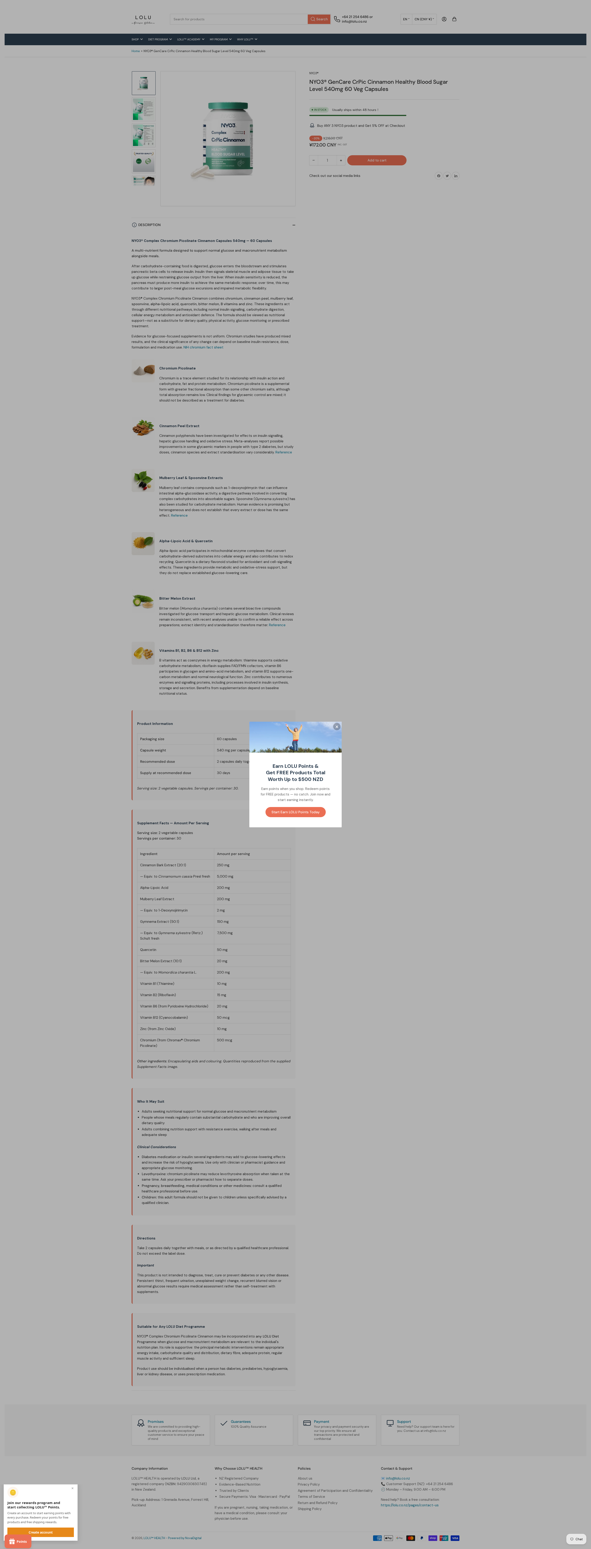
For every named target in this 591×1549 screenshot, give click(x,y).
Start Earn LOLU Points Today (295, 812)
